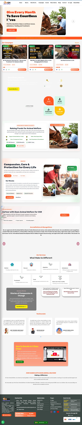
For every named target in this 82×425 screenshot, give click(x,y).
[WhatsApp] (2, 218)
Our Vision (15, 175)
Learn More (21, 145)
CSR (39, 402)
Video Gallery (53, 2)
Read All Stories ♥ (21, 306)
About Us (40, 400)
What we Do (41, 403)
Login (70, 2)
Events (47, 2)
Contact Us (54, 402)
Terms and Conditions (56, 406)
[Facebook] (2, 207)
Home (20, 2)
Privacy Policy (54, 408)
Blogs (59, 2)
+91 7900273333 (20, 409)
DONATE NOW (11, 30)
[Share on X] (6, 70)
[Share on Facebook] (4, 70)
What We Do (33, 2)
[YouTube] (2, 214)
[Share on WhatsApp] (9, 70)
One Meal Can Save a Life (67, 60)
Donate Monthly (13, 89)
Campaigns (41, 2)
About (26, 2)
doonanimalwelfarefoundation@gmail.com (26, 407)
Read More (18, 197)
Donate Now (76, 2)
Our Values (23, 175)
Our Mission (7, 175)
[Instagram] (2, 210)
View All (77, 42)
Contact (64, 2)
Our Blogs (40, 409)
